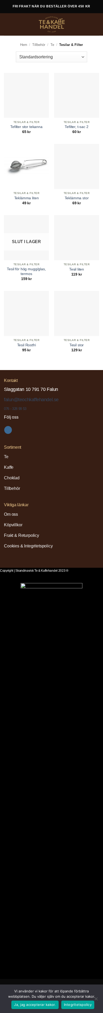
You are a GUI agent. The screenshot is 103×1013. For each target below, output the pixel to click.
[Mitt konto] (87, 24)
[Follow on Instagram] (8, 430)
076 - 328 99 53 (15, 409)
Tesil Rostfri (26, 345)
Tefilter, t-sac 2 (76, 127)
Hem (23, 45)
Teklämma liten (26, 198)
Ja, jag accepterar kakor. (35, 1004)
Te (52, 45)
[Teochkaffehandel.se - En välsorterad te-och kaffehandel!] (51, 24)
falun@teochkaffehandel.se (31, 399)
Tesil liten (76, 269)
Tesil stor (76, 345)
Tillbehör (38, 45)
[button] (8, 24)
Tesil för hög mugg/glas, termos (26, 271)
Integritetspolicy (78, 1004)
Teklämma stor (77, 198)
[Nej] (96, 1000)
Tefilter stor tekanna (26, 127)
